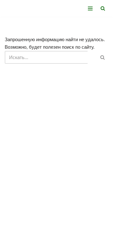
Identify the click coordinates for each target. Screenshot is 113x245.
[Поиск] (102, 8)
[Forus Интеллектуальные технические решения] (23, 8)
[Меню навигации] (90, 8)
